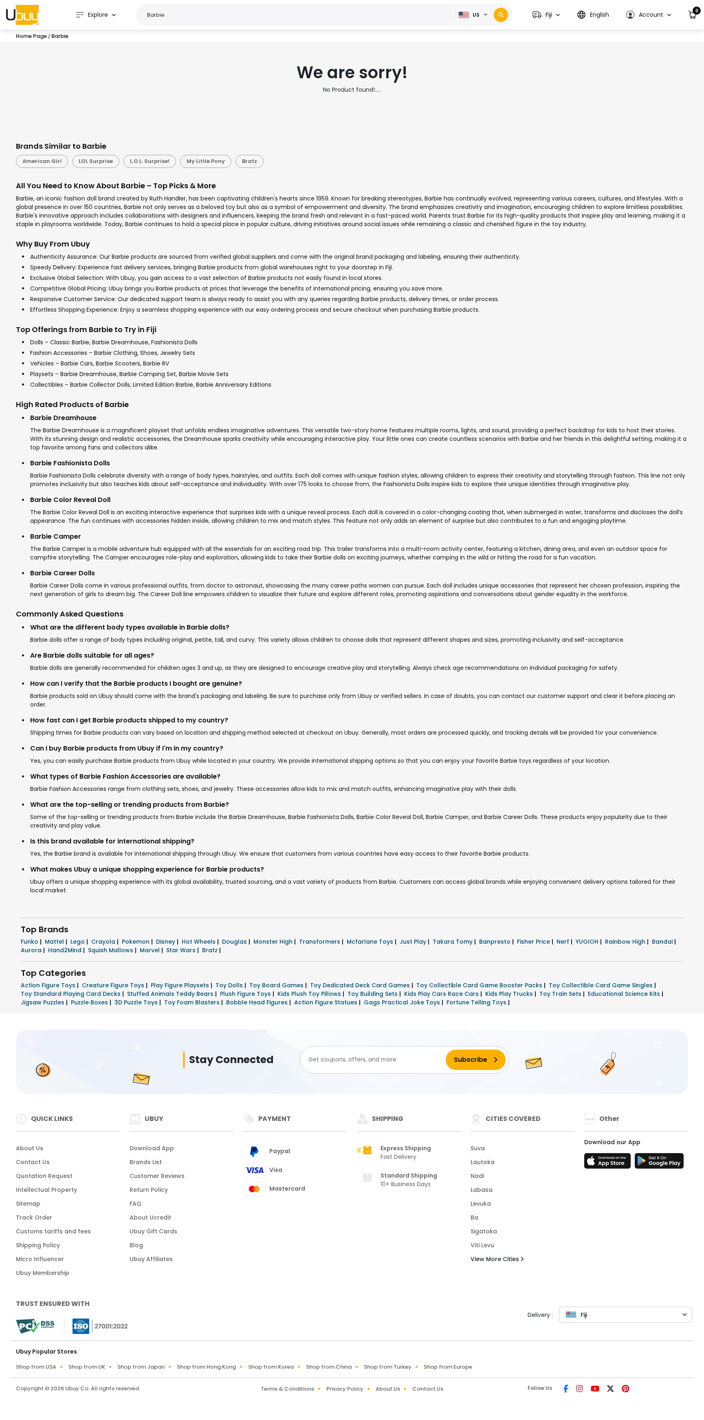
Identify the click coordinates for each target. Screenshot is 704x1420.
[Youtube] (595, 1389)
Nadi (477, 1176)
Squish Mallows (111, 950)
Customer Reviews (157, 1176)
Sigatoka (484, 1231)
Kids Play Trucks (510, 994)
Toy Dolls (230, 985)
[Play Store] (659, 1163)
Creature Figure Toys (114, 985)
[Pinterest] (625, 1389)
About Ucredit (150, 1217)
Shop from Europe (448, 1367)
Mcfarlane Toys (371, 942)
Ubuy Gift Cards (153, 1231)
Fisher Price (534, 942)
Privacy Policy (344, 1389)
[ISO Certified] (96, 1325)
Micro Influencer (40, 1259)
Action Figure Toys (49, 985)
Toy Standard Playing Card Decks (71, 994)
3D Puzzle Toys (136, 1002)
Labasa (482, 1190)
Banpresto (495, 942)
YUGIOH (588, 942)
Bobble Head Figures (257, 1002)
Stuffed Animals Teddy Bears (171, 994)
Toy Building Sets (373, 994)
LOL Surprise (96, 161)
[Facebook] (566, 1389)
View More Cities (496, 1259)
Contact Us (33, 1162)
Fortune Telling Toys (477, 1002)
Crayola (104, 942)
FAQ (135, 1204)
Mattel (55, 942)
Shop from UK (86, 1367)
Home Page (31, 36)
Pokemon (136, 942)
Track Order (34, 1217)
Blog (136, 1245)
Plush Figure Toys (246, 994)
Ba (474, 1217)
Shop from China (329, 1367)
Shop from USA (36, 1367)
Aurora (32, 950)
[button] (546, 15)
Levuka (481, 1204)
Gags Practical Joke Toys (403, 1002)
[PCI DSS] (35, 1326)
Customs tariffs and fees (53, 1231)
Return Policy (149, 1190)
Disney (166, 942)
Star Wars (181, 950)
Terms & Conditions (287, 1389)
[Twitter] (611, 1389)
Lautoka (483, 1162)
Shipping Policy (38, 1245)
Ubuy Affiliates (151, 1259)
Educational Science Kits (625, 994)
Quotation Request (44, 1176)
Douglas (235, 942)
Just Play (414, 942)
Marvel (150, 950)
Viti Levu (482, 1245)
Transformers (320, 942)
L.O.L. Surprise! (149, 161)
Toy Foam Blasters (192, 1002)
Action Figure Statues (326, 1002)
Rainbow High (626, 942)
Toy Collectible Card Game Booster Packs (480, 985)
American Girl (42, 161)
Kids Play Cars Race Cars (442, 994)
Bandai (663, 942)
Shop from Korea (271, 1367)
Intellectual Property (46, 1190)
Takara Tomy (453, 942)
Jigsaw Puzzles (43, 1002)
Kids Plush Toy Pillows (310, 994)
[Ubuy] (22, 15)
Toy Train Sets (561, 994)
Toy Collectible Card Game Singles (601, 985)
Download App (152, 1148)
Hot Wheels (199, 942)
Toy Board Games (277, 985)
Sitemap (28, 1204)
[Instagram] (580, 1389)
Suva (478, 1148)
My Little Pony (206, 161)
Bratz (249, 161)
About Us (29, 1148)
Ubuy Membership (42, 1273)
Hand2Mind (65, 950)
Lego (78, 942)
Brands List (146, 1162)
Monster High (273, 942)
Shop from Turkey (387, 1367)
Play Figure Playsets (181, 985)
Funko (30, 942)
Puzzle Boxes (90, 1002)
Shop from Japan (141, 1367)
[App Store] (608, 1163)
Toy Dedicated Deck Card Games (360, 985)
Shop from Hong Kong (206, 1367)
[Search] (501, 15)
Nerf (564, 942)
